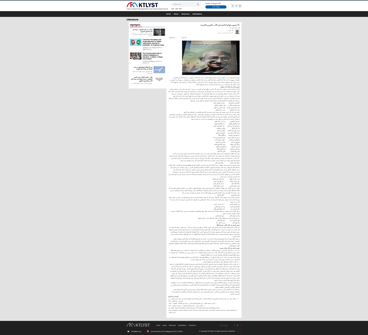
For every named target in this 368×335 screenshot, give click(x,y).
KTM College (216, 7)
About (176, 14)
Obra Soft (238, 331)
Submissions (197, 14)
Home (168, 14)
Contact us (192, 325)
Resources (185, 14)
